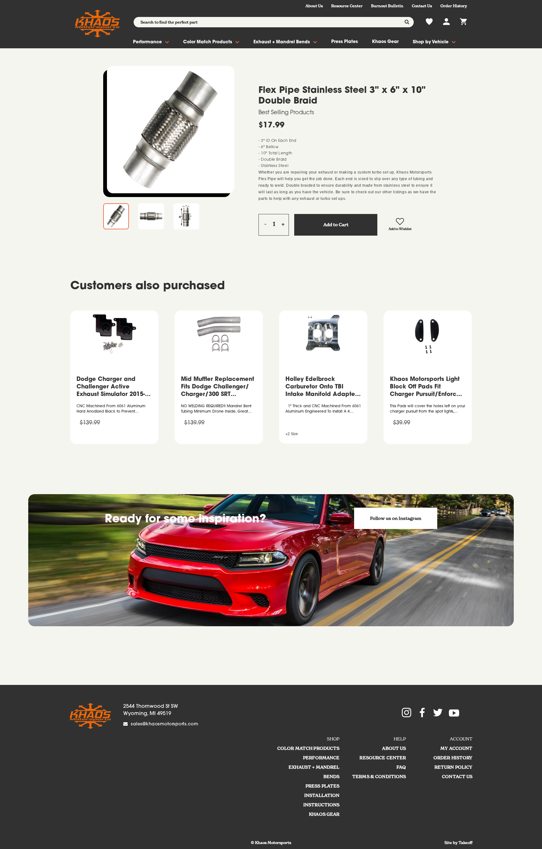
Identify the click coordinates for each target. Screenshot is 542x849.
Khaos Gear (385, 42)
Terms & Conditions (379, 776)
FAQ (401, 767)
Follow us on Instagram (395, 518)
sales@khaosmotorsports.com (164, 724)
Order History (453, 5)
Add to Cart (335, 224)
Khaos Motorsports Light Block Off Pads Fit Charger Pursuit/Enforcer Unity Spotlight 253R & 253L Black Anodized (426, 388)
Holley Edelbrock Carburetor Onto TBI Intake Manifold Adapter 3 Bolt (321, 388)
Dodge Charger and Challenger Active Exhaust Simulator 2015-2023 (111, 388)
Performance (147, 42)
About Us (314, 5)
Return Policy (453, 767)
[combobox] (273, 22)
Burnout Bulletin (387, 5)
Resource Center (347, 5)
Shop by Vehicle (431, 42)
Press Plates (344, 42)
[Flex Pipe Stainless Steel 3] (170, 129)
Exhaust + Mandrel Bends (281, 42)
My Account (456, 748)
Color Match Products (207, 42)
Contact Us (422, 5)
